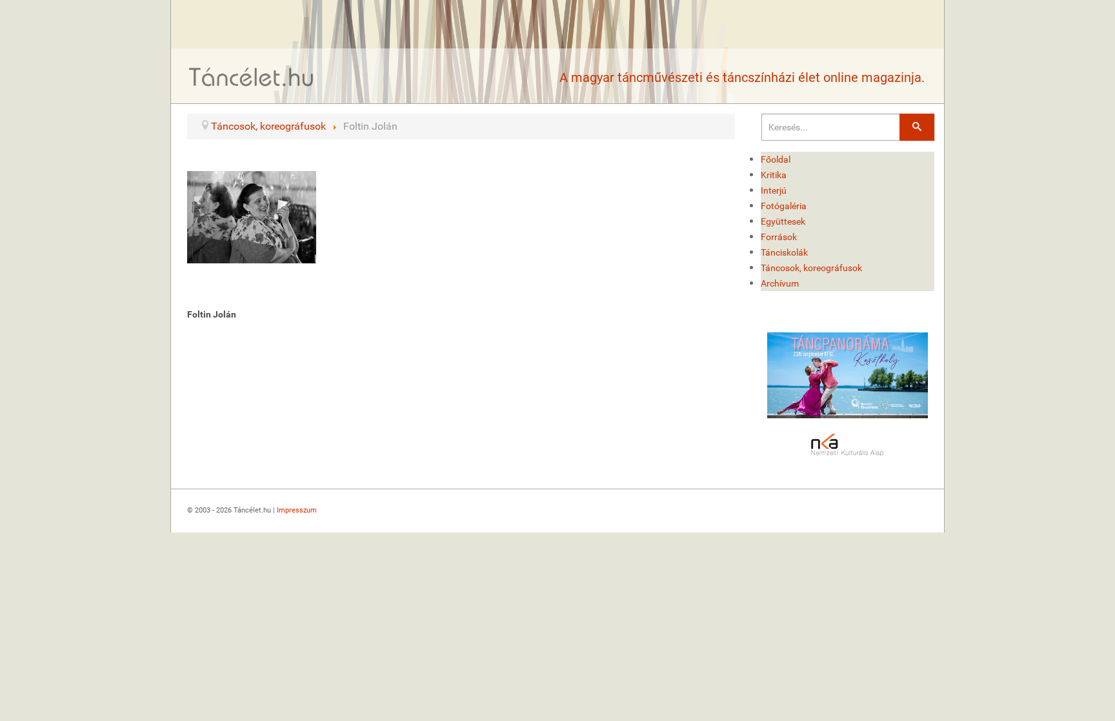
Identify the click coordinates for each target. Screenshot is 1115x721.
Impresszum (297, 510)
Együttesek (783, 221)
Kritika (774, 175)
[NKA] (848, 445)
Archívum (780, 283)
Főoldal (775, 159)
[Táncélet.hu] (251, 76)
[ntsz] (848, 375)
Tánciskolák (784, 252)
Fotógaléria (784, 206)
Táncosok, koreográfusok (811, 268)
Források (779, 237)
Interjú (774, 190)
